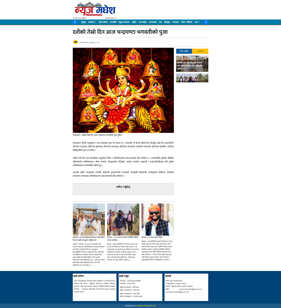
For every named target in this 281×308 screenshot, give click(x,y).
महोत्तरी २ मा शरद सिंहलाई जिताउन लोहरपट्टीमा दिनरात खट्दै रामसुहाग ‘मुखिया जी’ (189, 65)
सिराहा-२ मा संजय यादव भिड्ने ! (153, 237)
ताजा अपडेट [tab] (184, 51)
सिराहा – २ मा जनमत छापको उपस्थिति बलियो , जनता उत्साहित (123, 239)
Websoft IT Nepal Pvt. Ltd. (146, 305)
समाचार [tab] (200, 51)
